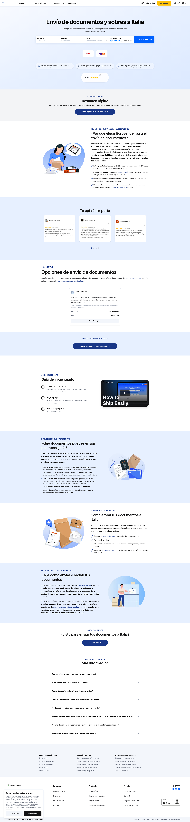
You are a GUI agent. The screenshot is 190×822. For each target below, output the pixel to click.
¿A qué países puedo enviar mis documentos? (69, 682)
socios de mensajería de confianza (67, 607)
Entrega (64, 38)
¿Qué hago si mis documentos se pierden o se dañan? (73, 733)
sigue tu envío (123, 172)
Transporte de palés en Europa (125, 761)
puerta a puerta (85, 585)
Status (143, 819)
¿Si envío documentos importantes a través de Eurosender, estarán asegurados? (84, 725)
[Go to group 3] (96, 248)
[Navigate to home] (9, 3)
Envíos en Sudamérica (46, 764)
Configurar (15, 813)
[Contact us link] (175, 3)
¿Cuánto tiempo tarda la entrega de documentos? (71, 691)
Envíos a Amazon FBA (122, 771)
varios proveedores (133, 278)
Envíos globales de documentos (87, 767)
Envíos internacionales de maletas (87, 764)
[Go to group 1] (91, 248)
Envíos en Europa (44, 758)
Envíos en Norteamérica (46, 761)
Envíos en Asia (43, 767)
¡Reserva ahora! (95, 643)
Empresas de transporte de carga (125, 758)
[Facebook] (172, 789)
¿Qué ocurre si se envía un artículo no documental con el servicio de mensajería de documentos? (91, 716)
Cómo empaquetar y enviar (85, 771)
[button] (95, 39)
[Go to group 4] (98, 248)
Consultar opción (95, 321)
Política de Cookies (153, 819)
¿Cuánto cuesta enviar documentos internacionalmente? (74, 699)
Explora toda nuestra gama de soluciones (95, 346)
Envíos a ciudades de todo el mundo (88, 761)
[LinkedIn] (178, 789)
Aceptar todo (33, 813)
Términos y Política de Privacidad (171, 819)
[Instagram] (175, 789)
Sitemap (136, 819)
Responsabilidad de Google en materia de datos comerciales (21, 803)
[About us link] (179, 3)
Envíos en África (44, 771)
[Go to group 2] (93, 248)
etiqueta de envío (108, 550)
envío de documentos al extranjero (69, 281)
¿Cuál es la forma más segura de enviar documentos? (73, 674)
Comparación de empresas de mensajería (128, 767)
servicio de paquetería (119, 187)
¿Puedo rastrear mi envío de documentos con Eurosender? (75, 708)
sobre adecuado (109, 536)
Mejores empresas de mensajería (125, 764)
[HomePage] (18, 785)
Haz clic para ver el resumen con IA (95, 111)
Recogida (40, 38)
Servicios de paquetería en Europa (88, 758)
